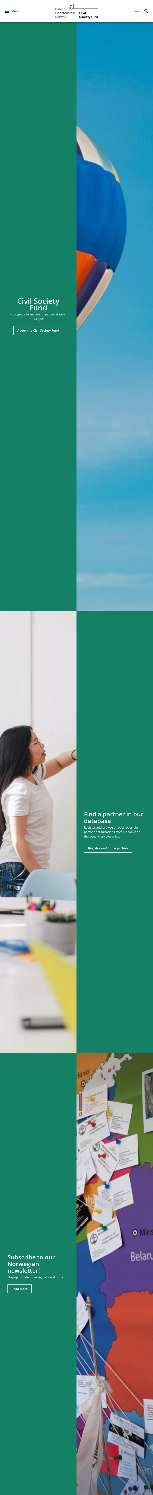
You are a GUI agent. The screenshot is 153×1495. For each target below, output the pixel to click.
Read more (20, 1289)
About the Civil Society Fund (38, 330)
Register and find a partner (108, 848)
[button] (12, 11)
